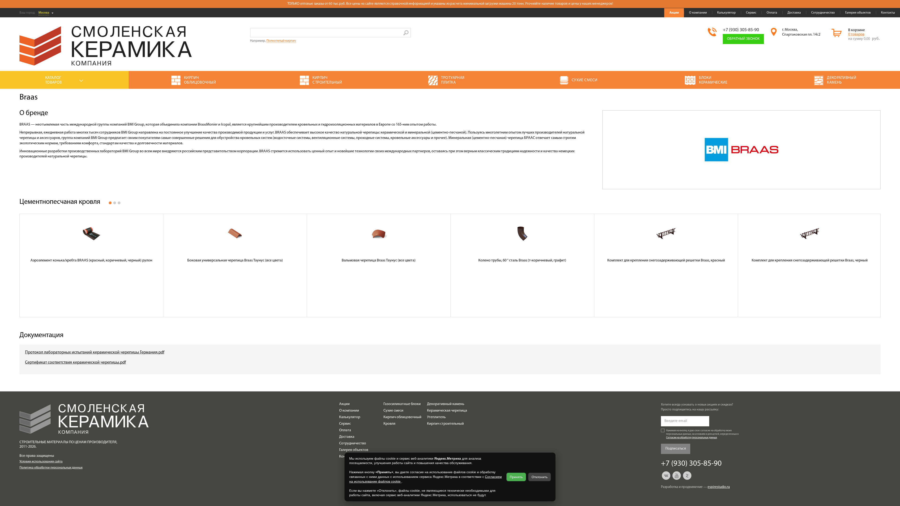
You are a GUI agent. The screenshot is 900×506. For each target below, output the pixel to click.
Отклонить (540, 477)
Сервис (751, 13)
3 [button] (119, 202)
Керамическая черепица (447, 411)
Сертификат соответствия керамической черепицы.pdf (75, 363)
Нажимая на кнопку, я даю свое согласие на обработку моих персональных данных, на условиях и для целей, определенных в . (702, 434)
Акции (674, 13)
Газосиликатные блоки (402, 404)
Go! (406, 32)
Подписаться (675, 448)
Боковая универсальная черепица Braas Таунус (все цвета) (235, 260)
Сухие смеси (393, 411)
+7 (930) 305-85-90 (741, 30)
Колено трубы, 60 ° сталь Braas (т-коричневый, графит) (522, 260)
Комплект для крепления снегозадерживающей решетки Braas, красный (666, 260)
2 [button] (114, 202)
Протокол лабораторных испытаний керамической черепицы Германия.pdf (94, 352)
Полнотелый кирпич (281, 41)
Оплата (772, 13)
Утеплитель (436, 417)
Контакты (888, 13)
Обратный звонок (743, 39)
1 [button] (110, 202)
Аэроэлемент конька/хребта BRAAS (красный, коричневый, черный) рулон (91, 260)
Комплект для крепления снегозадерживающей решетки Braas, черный (810, 260)
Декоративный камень (445, 404)
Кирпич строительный (445, 424)
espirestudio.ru (719, 487)
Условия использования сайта (41, 461)
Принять (516, 477)
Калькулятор (726, 13)
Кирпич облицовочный (402, 417)
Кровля (389, 424)
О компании (698, 13)
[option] (91, 265)
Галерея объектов (858, 13)
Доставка (794, 13)
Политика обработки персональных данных (50, 467)
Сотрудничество (823, 13)
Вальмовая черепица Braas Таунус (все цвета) (379, 260)
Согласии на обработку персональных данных (691, 437)
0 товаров (856, 34)
